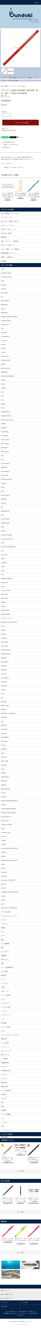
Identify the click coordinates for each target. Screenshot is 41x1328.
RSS (19, 1315)
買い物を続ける (6, 147)
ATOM (22, 1315)
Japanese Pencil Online (22, 1324)
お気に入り (22, 137)
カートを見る (24, 1302)
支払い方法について (14, 1311)
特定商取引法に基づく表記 (9, 130)
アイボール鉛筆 (13, 80)
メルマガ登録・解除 (32, 1313)
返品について (5, 128)
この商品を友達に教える (8, 142)
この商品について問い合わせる (10, 144)
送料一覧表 (4, 1137)
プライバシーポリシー (21, 1313)
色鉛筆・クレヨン (33, 77)
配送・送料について (24, 1311)
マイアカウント (4, 1302)
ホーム (4, 77)
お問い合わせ (4, 1306)
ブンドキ (15, 1324)
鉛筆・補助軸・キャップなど (17, 77)
